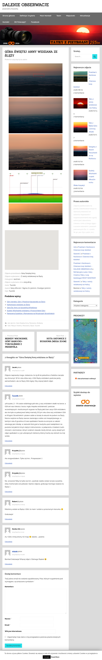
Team (58, 16)
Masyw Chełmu (16, 326)
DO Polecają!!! (20, 22)
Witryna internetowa (13, 631)
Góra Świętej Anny (22, 323)
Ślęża (32, 326)
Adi (75, 247)
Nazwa (8, 619)
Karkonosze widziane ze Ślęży (18, 305)
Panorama (26, 326)
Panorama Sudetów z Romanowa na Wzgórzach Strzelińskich (30, 313)
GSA (9, 326)
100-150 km (11, 323)
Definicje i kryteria (27, 16)
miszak (15, 551)
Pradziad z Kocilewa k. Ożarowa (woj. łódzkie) (83, 257)
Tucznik (37, 326)
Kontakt (6, 22)
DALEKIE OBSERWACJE (25, 4)
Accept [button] (46, 657)
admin (25, 59)
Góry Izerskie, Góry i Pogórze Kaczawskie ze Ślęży (26, 302)
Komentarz (9, 587)
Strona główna (9, 16)
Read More (55, 657)
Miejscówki (70, 16)
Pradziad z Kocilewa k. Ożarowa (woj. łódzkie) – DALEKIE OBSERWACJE (83, 266)
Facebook (35, 22)
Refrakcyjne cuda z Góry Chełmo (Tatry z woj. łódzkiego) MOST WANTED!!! (85, 275)
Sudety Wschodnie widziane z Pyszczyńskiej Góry (26, 311)
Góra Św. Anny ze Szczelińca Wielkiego (22, 308)
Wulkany (40, 323)
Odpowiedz (8, 386)
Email (7, 625)
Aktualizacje (85, 16)
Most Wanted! (45, 16)
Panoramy (32, 323)
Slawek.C (77, 254)
